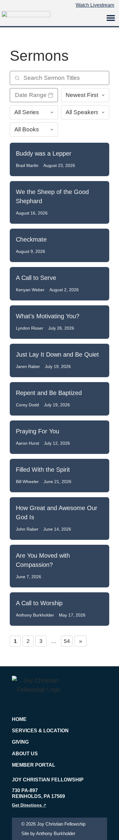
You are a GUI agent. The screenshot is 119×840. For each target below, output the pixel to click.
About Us (25, 753)
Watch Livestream (95, 5)
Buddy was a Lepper (43, 153)
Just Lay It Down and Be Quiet (57, 354)
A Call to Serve (36, 277)
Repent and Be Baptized (49, 392)
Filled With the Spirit (43, 469)
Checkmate (31, 239)
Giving (20, 742)
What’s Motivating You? (47, 316)
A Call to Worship (39, 603)
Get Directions (29, 805)
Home (19, 719)
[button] (110, 18)
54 (67, 641)
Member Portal (33, 765)
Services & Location (40, 730)
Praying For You (37, 431)
